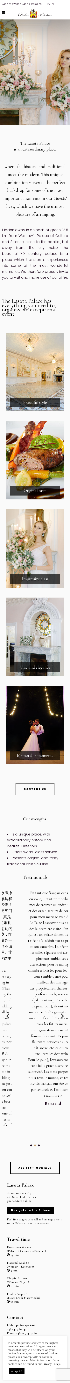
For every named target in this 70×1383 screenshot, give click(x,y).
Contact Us (35, 789)
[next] (62, 1016)
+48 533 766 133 (16, 1329)
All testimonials (35, 1167)
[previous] (8, 1016)
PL (53, 4)
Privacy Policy (51, 1363)
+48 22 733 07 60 (32, 4)
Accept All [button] (16, 1371)
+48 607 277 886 (11, 4)
